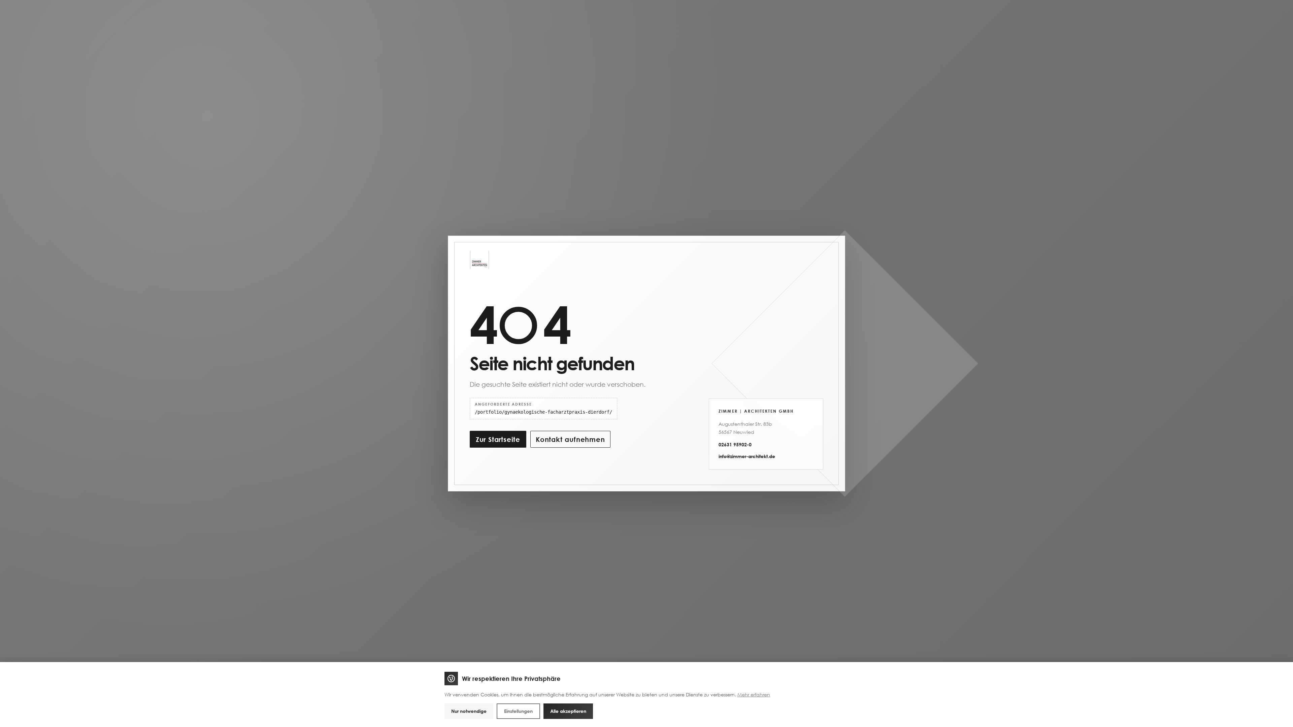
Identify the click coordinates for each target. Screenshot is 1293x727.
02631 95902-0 (735, 444)
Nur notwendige (469, 711)
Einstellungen (518, 711)
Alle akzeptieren (568, 711)
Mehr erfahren (753, 694)
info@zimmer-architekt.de (747, 456)
